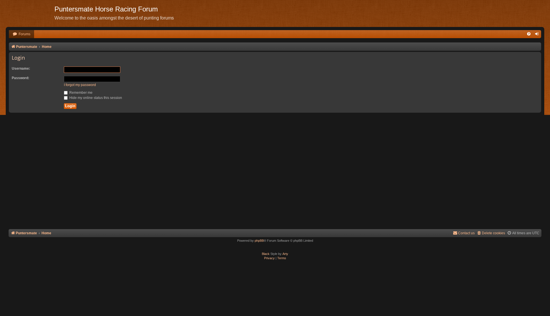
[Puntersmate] (30, 13)
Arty (285, 253)
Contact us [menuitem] (466, 233)
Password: (20, 78)
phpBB (259, 240)
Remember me (80, 93)
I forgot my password (80, 85)
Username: (21, 69)
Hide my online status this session (95, 98)
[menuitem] (21, 34)
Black (266, 253)
